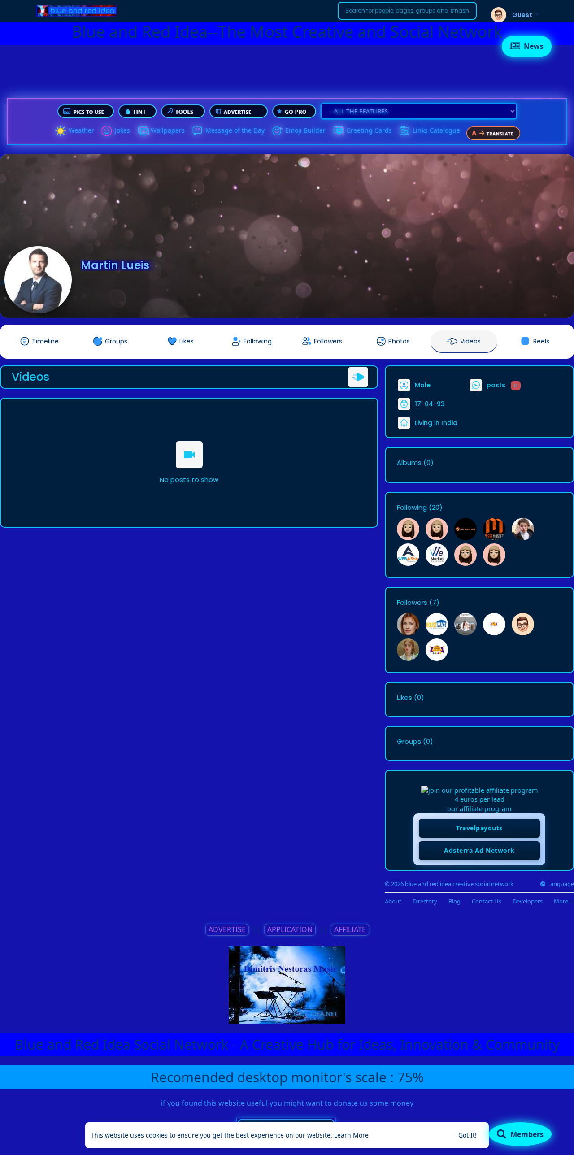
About (393, 901)
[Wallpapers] (142, 131)
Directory (425, 901)
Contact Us (486, 901)
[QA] (338, 131)
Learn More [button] (351, 1135)
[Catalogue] (404, 131)
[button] (407, 11)
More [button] (562, 901)
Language (560, 884)
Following (412, 507)
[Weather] (60, 131)
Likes (404, 697)
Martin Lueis (115, 265)
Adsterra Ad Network (479, 850)
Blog (454, 901)
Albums (409, 462)
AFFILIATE (350, 929)
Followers (412, 602)
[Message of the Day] (197, 131)
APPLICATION (290, 929)
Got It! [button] (467, 1135)
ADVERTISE (227, 929)
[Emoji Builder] (277, 131)
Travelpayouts (479, 828)
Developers (528, 901)
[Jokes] (106, 131)
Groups (409, 741)
